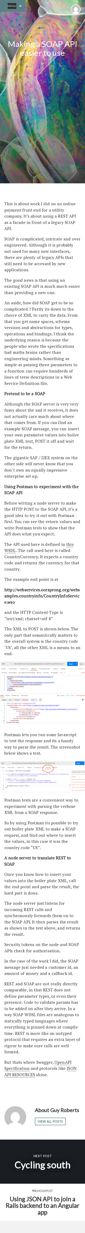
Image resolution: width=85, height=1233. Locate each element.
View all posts (50, 1121)
